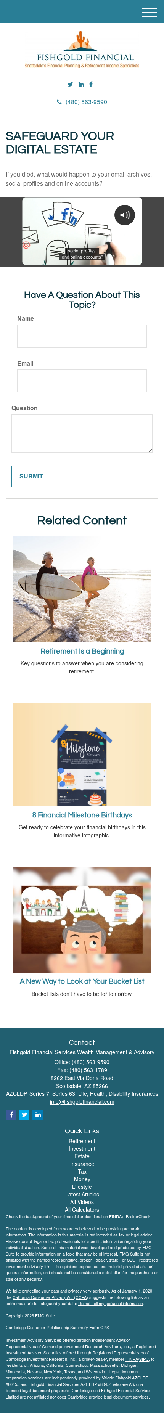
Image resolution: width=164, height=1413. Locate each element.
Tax (82, 1171)
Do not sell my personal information (110, 1303)
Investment (82, 1148)
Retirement (82, 1141)
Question (24, 408)
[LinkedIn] (81, 84)
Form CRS (99, 1327)
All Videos (82, 1202)
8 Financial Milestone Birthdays (82, 815)
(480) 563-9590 (86, 101)
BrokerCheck (138, 1216)
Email (25, 363)
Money (82, 1179)
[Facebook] (91, 84)
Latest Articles (82, 1194)
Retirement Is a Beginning (82, 651)
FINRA (131, 1359)
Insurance (82, 1163)
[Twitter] (70, 84)
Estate (82, 1156)
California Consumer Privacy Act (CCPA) (50, 1297)
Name (25, 318)
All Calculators (82, 1209)
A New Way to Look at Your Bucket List (82, 981)
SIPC (144, 1359)
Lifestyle (82, 1186)
